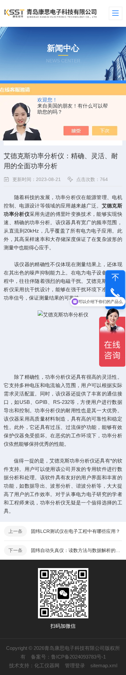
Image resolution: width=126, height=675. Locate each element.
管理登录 (75, 665)
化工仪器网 (46, 665)
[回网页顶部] (115, 277)
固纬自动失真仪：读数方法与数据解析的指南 (76, 550)
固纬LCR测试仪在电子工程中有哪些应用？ (75, 531)
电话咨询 (115, 301)
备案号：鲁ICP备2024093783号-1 (68, 657)
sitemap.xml (103, 665)
